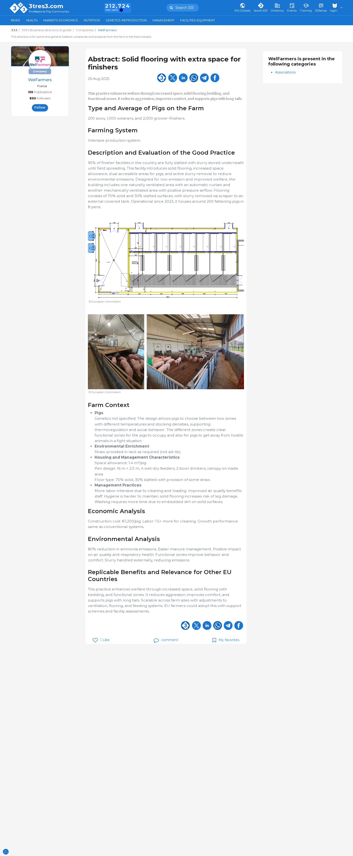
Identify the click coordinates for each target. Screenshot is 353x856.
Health (31, 20)
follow (39, 107)
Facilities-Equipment (197, 20)
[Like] (95, 640)
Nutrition (92, 20)
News (15, 20)
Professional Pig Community (49, 11)
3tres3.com (46, 6)
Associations (285, 72)
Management (163, 20)
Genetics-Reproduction (126, 20)
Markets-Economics (60, 20)
